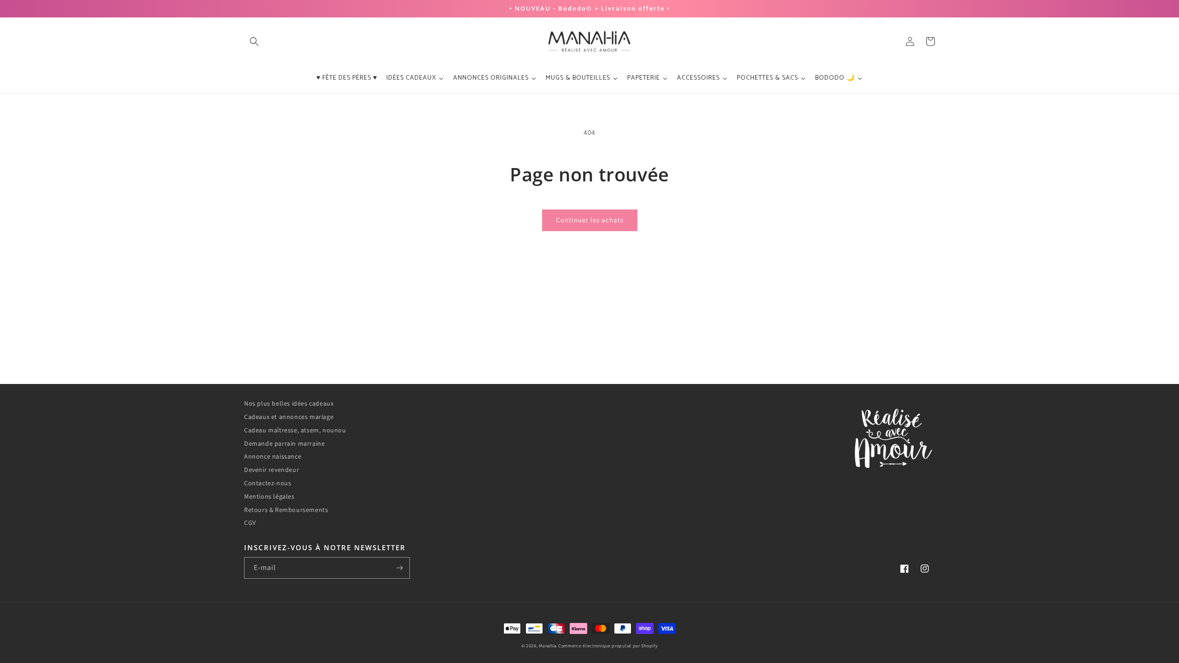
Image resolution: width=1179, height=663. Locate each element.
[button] (254, 41)
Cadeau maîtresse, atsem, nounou (295, 430)
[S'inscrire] (399, 568)
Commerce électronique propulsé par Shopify (608, 646)
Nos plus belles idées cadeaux (288, 403)
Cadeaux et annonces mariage (288, 417)
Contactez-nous (267, 483)
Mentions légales (269, 496)
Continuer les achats (590, 219)
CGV (250, 522)
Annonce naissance (272, 456)
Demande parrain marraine (284, 443)
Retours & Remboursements (286, 510)
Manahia (548, 646)
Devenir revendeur (271, 469)
